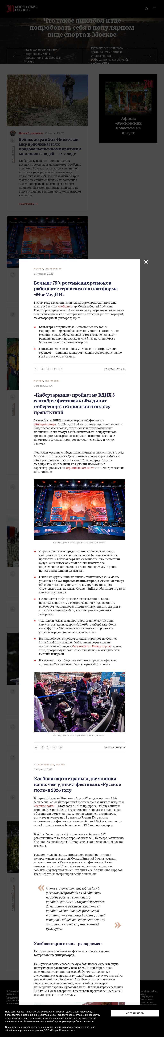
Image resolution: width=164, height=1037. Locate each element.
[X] (48, 369)
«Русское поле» (44, 806)
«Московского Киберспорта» (91, 646)
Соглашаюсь (135, 1013)
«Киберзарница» (45, 424)
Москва (38, 269)
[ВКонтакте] (36, 369)
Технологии (52, 381)
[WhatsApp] (60, 369)
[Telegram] (54, 369)
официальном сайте (80, 468)
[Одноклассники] (42, 369)
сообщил (64, 306)
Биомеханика (53, 269)
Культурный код (44, 764)
